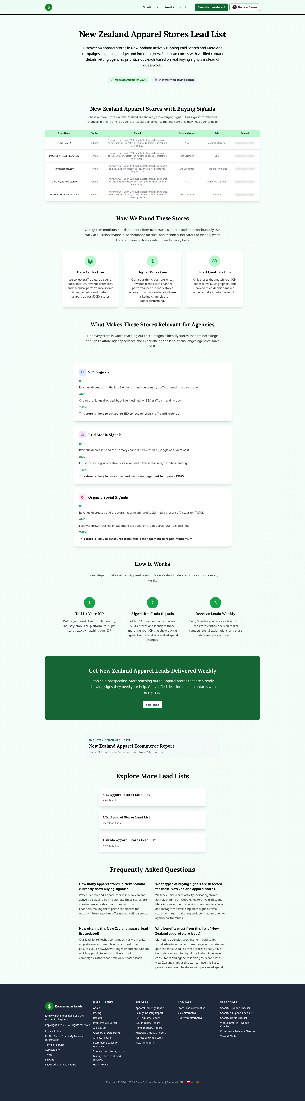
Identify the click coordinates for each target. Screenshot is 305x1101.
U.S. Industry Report (148, 1017)
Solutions (149, 7)
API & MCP (99, 1027)
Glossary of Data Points (106, 1032)
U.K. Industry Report (148, 1022)
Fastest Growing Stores (149, 1037)
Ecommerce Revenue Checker (237, 1031)
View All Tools (228, 1036)
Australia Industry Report (151, 1032)
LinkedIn (50, 1059)
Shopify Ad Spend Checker (236, 1013)
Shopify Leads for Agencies (109, 1051)
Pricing (184, 7)
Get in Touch (100, 1064)
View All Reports (145, 1042)
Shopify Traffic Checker (233, 1017)
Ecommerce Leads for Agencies (106, 1044)
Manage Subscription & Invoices (107, 1057)
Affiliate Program (103, 1037)
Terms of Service (55, 1044)
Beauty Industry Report (149, 1013)
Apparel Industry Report (150, 1008)
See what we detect (211, 7)
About (96, 1008)
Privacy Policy (53, 1031)
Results (169, 7)
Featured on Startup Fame (60, 1064)
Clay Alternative (187, 1013)
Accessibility (52, 1049)
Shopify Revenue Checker (235, 1008)
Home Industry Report (149, 1027)
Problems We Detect (105, 1022)
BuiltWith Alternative (190, 1017)
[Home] (48, 7)
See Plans (152, 705)
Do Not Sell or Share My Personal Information (64, 1038)
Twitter (49, 1054)
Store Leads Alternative (191, 1008)
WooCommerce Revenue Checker (234, 1024)
